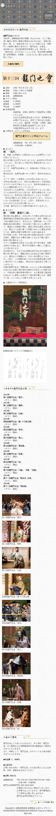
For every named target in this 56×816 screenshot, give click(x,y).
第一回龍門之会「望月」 (13, 397)
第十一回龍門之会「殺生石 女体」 (18, 478)
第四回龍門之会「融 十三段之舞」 (18, 421)
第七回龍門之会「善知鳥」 (14, 446)
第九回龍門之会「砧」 (12, 462)
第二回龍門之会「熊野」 (13, 405)
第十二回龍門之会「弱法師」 (15, 486)
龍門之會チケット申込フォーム (31, 136)
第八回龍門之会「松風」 (13, 454)
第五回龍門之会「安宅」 (13, 430)
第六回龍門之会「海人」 (13, 438)
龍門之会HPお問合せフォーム (29, 795)
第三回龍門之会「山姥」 (13, 413)
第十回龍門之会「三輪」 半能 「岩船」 (21, 470)
